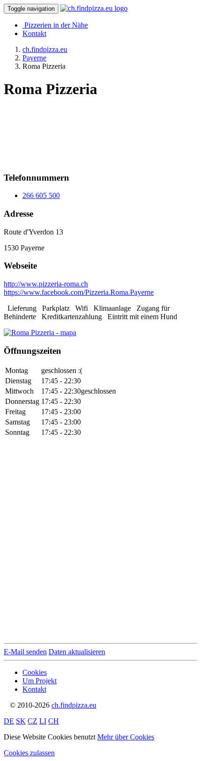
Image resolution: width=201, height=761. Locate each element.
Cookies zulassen (29, 753)
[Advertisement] (78, 131)
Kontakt (34, 33)
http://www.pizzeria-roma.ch (46, 284)
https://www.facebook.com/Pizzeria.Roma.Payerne (79, 292)
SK (21, 721)
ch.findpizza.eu (73, 705)
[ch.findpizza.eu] (94, 8)
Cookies (34, 672)
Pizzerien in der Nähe (56, 25)
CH (53, 721)
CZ (32, 721)
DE (9, 721)
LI (42, 721)
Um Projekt (39, 681)
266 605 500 (41, 195)
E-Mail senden (25, 652)
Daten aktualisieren (77, 652)
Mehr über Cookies (125, 737)
